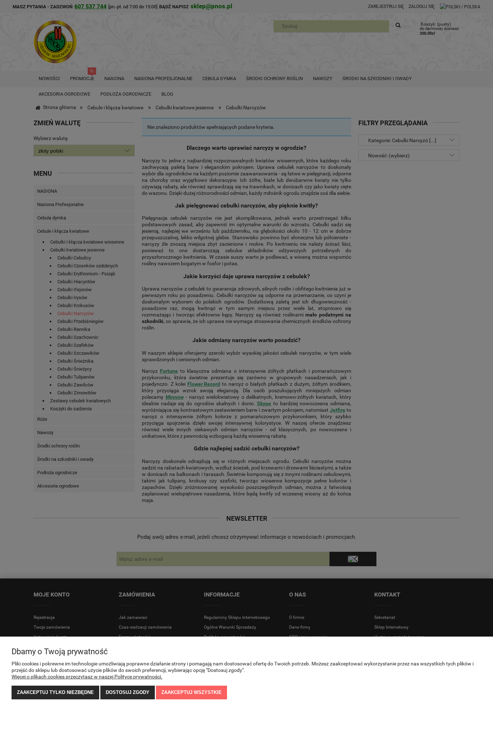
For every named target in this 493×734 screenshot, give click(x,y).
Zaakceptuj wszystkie (191, 692)
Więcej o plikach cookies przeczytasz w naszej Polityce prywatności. (87, 677)
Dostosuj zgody (127, 692)
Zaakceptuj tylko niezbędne (55, 692)
